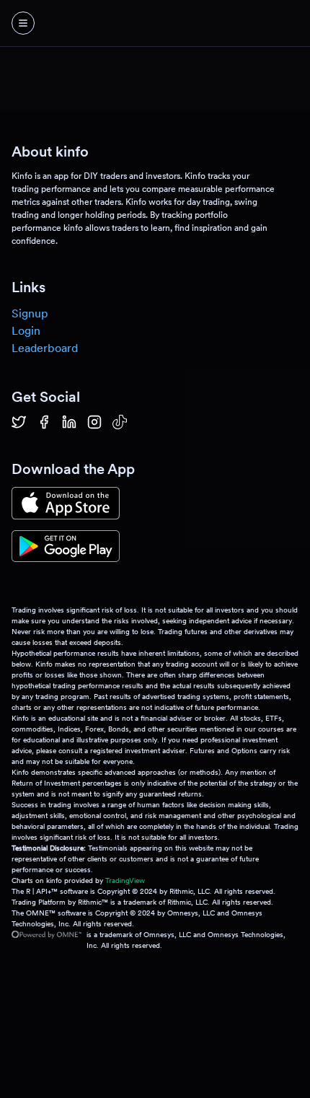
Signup (30, 313)
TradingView (125, 880)
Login (26, 331)
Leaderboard (45, 348)
